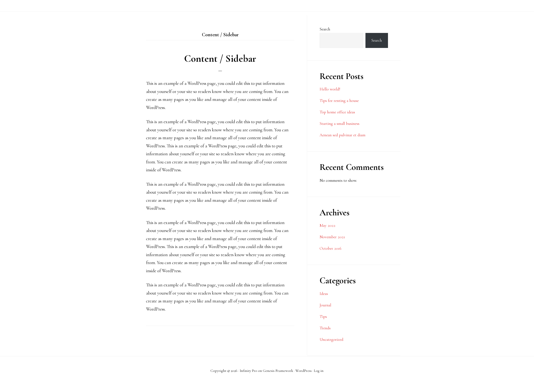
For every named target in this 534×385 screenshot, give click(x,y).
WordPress (303, 370)
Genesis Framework (278, 370)
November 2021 (332, 237)
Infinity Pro (248, 370)
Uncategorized (331, 339)
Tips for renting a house (339, 100)
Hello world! (330, 89)
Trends (325, 328)
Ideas (324, 293)
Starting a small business (339, 123)
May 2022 (327, 225)
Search (325, 29)
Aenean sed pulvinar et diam (342, 135)
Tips (323, 316)
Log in (319, 370)
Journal (325, 305)
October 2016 (330, 248)
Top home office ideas (337, 112)
